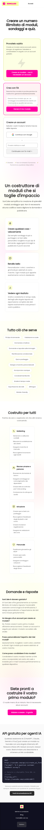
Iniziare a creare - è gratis (22, 712)
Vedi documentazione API (22, 793)
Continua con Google (23, 135)
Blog (21, 815)
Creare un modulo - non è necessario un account (22, 73)
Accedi (30, 4)
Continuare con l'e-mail (21, 151)
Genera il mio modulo (22, 109)
